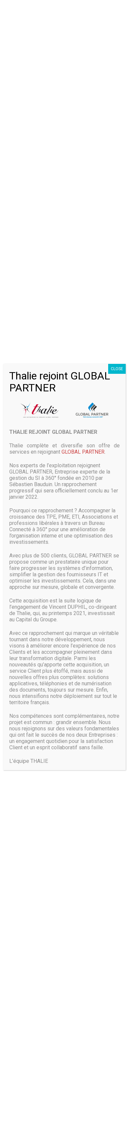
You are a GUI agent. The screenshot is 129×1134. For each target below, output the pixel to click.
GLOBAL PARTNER (83, 452)
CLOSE (117, 369)
